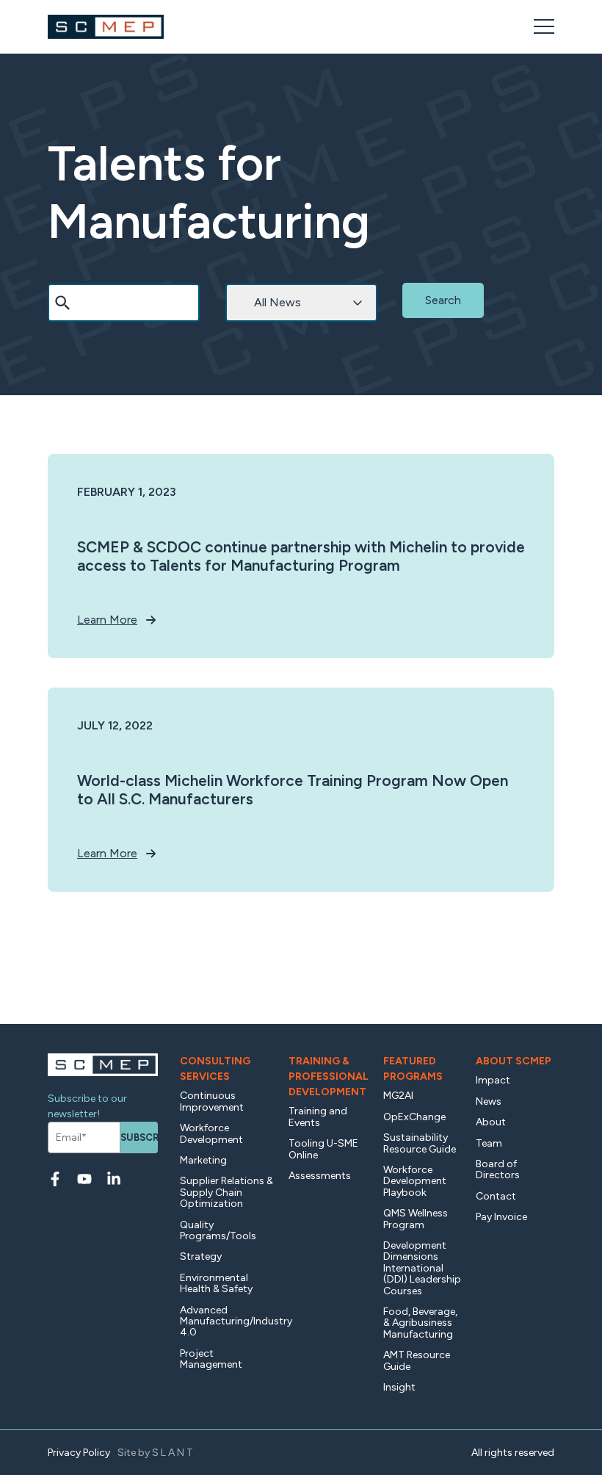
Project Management (211, 1359)
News (488, 1101)
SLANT (173, 1452)
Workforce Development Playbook (414, 1181)
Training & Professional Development (329, 1076)
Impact (493, 1080)
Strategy (201, 1256)
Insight (399, 1387)
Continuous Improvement (212, 1101)
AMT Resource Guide (416, 1360)
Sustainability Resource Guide (419, 1143)
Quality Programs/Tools (218, 1230)
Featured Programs (413, 1069)
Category (245, 272)
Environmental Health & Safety (216, 1283)
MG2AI (398, 1095)
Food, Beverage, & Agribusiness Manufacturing (420, 1323)
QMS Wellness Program (415, 1218)
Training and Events (318, 1116)
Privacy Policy (79, 1452)
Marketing (203, 1160)
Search (63, 272)
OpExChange (414, 1117)
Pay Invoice (501, 1217)
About (491, 1122)
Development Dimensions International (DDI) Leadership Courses (422, 1268)
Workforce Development (211, 1133)
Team (489, 1143)
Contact (496, 1196)
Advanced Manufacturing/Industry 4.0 (227, 1321)
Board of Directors (498, 1169)
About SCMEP (513, 1061)
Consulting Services (215, 1069)
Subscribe (139, 1137)
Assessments (320, 1175)
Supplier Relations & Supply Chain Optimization (226, 1192)
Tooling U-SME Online (323, 1149)
